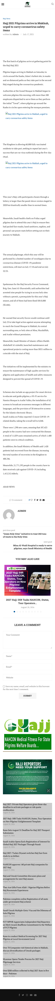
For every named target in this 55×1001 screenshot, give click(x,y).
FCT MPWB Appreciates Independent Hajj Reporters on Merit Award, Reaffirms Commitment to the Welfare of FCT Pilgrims (27, 924)
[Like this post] (32, 500)
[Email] (35, 995)
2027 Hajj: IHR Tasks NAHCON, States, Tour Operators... (27, 601)
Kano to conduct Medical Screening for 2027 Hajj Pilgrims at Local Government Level (25, 938)
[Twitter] (23, 995)
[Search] (52, 4)
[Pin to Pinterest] (40, 500)
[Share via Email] (44, 500)
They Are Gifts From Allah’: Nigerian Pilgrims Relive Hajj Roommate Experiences (26, 889)
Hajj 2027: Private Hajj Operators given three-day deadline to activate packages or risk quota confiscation (25, 807)
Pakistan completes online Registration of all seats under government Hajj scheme (25, 900)
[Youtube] (31, 995)
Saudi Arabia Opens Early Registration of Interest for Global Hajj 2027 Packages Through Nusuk (26, 843)
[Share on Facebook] (34, 500)
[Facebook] (19, 995)
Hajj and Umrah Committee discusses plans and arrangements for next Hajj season (24, 877)
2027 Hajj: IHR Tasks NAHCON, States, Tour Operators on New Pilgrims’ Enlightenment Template (27, 820)
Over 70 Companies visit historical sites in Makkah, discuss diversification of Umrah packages (25, 949)
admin (15, 34)
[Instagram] (27, 995)
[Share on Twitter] (37, 500)
